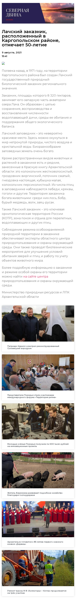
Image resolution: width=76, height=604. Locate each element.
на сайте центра (35, 276)
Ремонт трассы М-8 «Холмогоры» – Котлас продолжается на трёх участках (36, 592)
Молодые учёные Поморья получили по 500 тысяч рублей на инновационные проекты (38, 445)
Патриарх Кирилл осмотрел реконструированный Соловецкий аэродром (33, 347)
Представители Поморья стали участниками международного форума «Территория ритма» (31, 396)
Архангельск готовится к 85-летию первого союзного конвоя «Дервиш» (35, 543)
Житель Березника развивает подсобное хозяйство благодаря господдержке (35, 494)
